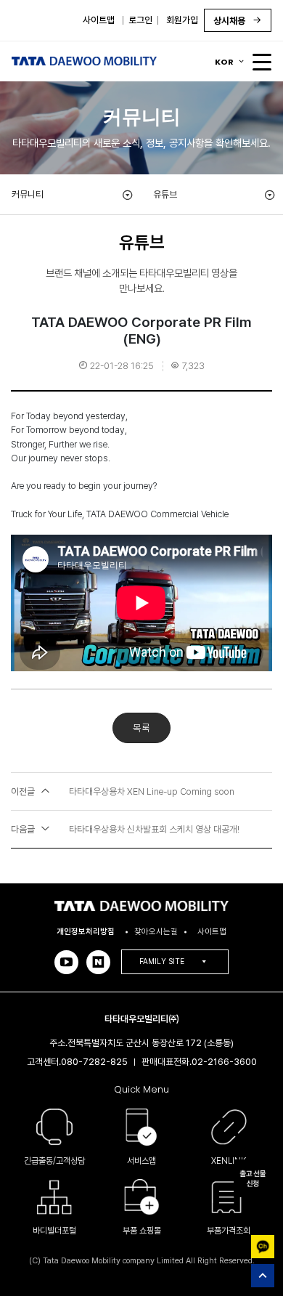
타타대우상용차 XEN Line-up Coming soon (122, 791)
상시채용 (230, 20)
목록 (141, 728)
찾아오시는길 (156, 931)
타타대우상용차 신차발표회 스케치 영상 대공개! (125, 829)
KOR (224, 62)
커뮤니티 (28, 194)
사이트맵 (99, 20)
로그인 (140, 20)
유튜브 (165, 194)
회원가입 (182, 20)
